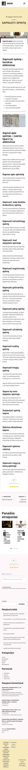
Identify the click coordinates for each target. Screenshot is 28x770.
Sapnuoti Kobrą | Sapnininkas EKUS (10, 687)
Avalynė (3, 657)
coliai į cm (6, 759)
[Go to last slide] (4, 534)
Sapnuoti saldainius (11, 728)
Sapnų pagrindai (5, 664)
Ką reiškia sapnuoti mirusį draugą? (14, 721)
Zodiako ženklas (6, 765)
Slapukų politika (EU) (6, 744)
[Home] (6, 17)
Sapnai (14, 19)
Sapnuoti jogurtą (7, 498)
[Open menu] (24, 3)
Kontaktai (6, 756)
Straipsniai (5, 754)
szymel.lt (6, 675)
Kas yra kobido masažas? (9, 633)
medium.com (7, 678)
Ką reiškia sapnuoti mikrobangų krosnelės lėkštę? (7, 537)
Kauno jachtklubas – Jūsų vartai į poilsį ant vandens (14, 619)
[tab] (10, 548)
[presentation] (7, 524)
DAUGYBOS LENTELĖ (6, 762)
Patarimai (4, 660)
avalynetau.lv (7, 676)
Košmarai (14, 702)
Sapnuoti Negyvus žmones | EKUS (9, 709)
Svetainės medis (6, 748)
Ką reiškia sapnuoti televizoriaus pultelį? (12, 648)
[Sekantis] (23, 534)
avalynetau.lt (6, 673)
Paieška (4, 601)
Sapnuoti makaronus (22, 499)
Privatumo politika (6, 751)
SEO (24, 765)
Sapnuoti (7, 202)
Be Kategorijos (5, 659)
